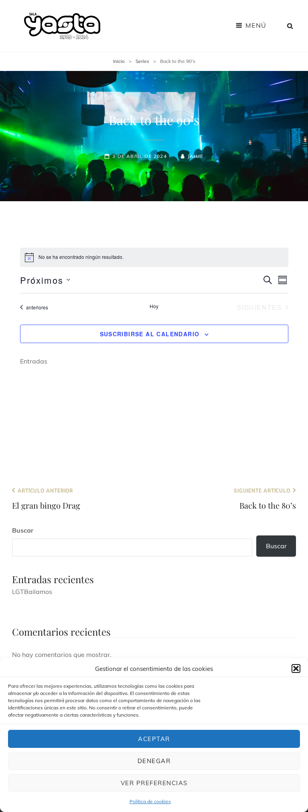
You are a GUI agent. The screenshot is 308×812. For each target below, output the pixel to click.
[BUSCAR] (290, 25)
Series (142, 61)
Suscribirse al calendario (150, 334)
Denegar (154, 761)
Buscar (22, 530)
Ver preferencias (154, 783)
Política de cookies (150, 801)
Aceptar (154, 739)
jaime (195, 156)
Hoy (154, 306)
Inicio (119, 61)
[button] (296, 669)
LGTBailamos (32, 592)
